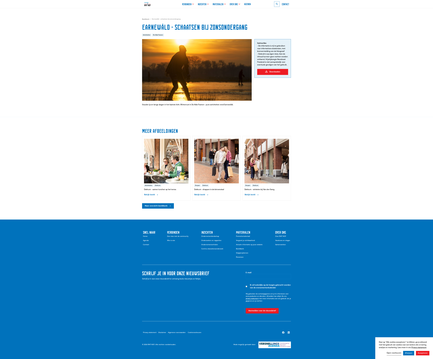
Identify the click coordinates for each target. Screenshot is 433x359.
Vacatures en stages (282, 240)
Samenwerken (280, 245)
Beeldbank (240, 249)
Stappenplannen (242, 253)
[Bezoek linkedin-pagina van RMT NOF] (288, 332)
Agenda (247, 3)
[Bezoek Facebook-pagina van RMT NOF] (283, 332)
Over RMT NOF (280, 236)
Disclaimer (162, 332)
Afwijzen (408, 353)
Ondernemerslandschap (210, 236)
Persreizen (240, 257)
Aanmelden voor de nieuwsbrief (262, 311)
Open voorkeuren (394, 353)
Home (145, 236)
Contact (146, 245)
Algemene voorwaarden (177, 332)
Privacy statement (419, 348)
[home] (148, 4)
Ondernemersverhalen (209, 245)
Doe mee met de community (177, 236)
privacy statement (252, 299)
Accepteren (423, 353)
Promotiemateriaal (243, 236)
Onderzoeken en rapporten (211, 240)
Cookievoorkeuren (194, 332)
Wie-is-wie (171, 240)
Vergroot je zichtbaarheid (245, 240)
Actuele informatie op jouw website (249, 245)
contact (285, 3)
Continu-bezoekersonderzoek (212, 249)
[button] (188, 3)
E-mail (248, 273)
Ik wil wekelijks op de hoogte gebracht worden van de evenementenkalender (270, 286)
